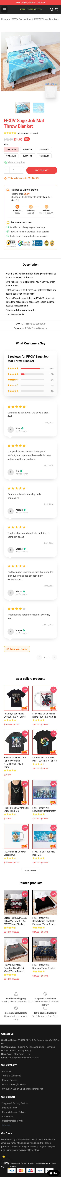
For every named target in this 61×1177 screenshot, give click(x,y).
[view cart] (56, 9)
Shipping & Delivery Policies (15, 1103)
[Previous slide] (6, 61)
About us (6, 1071)
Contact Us (7, 1116)
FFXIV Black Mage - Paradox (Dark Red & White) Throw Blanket (14, 968)
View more (31, 870)
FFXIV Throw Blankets (46, 19)
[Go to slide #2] (38, 107)
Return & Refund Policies (14, 1112)
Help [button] (55, 1173)
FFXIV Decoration (21, 19)
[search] (51, 9)
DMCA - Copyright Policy (14, 1084)
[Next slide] (55, 61)
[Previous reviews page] (39, 657)
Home (4, 19)
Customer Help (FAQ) (12, 1121)
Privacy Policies (9, 1080)
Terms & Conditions (11, 1075)
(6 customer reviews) (28, 133)
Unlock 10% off (6, 1163)
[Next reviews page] (54, 657)
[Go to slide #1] (22, 107)
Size (6, 144)
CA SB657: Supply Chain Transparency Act (22, 1089)
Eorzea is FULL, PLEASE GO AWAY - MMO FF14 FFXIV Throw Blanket (15, 921)
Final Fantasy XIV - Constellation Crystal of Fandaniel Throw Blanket (44, 921)
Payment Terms (9, 1107)
